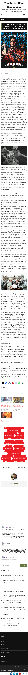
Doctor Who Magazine (14, 430)
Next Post (20, 467)
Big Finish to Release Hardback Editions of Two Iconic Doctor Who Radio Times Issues (14, 596)
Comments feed (5, 648)
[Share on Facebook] (11, 673)
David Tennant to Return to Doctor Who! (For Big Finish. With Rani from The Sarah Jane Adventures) (14, 602)
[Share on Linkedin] (17, 673)
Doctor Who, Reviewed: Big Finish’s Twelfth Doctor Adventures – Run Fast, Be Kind (13, 576)
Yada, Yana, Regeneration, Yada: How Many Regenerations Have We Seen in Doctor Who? (14, 590)
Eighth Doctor (9, 435)
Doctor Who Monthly (10, 433)
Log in (2, 641)
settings (10, 670)
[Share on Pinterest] (20, 673)
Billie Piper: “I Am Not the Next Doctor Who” (13, 586)
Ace (7, 428)
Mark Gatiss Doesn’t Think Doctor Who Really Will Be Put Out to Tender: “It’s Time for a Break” (14, 608)
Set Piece (8, 445)
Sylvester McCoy (19, 448)
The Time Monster (20, 456)
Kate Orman (19, 438)
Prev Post (7, 467)
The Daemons (19, 451)
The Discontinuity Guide (14, 453)
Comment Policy (5, 661)
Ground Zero (9, 438)
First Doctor (19, 435)
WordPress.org (5, 652)
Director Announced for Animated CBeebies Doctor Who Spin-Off (13, 619)
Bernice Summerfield (17, 428)
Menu (3, 19)
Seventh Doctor (18, 445)
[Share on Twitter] (14, 673)
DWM (21, 433)
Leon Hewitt (22, 72)
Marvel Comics (17, 440)
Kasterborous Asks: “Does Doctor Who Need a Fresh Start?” (14, 581)
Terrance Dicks (9, 451)
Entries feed (4, 645)
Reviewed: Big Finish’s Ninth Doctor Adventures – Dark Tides (15, 613)
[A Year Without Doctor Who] (6, 415)
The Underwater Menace (19, 458)
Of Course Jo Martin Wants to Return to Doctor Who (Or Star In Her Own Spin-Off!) (6, 406)
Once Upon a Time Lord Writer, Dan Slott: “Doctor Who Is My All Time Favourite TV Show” (18, 406)
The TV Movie (6, 458)
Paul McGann (9, 443)
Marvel (8, 440)
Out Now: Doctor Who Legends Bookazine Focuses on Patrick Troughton (13, 624)
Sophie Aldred (8, 448)
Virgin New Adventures (18, 461)
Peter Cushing (19, 443)
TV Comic (7, 461)
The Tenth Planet (8, 456)
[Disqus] (14, 507)
